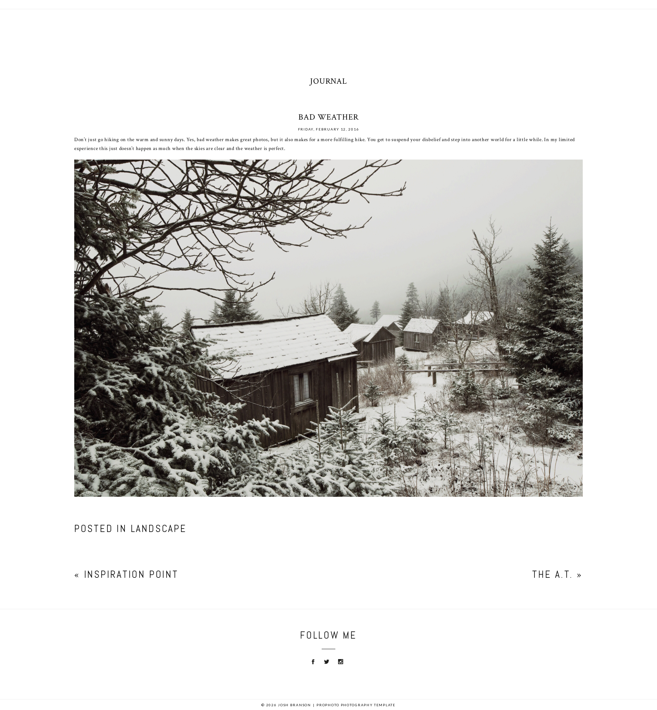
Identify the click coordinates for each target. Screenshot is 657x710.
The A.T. (552, 574)
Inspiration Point (133, 574)
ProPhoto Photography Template (356, 705)
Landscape (159, 528)
